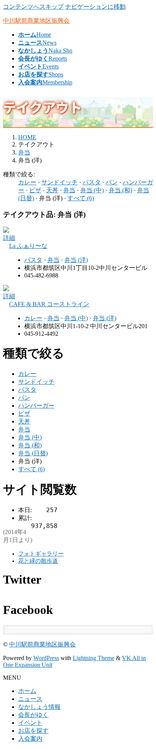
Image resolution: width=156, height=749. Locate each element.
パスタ (92, 182)
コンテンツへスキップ (33, 6)
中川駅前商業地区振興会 (42, 644)
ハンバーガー (36, 405)
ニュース (30, 699)
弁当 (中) (92, 190)
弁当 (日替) (33, 453)
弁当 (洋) (76, 260)
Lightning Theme (93, 658)
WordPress (46, 658)
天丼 (52, 190)
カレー (27, 182)
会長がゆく (33, 715)
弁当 (69, 190)
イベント (30, 722)
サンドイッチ (59, 182)
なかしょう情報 (39, 707)
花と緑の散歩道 (38, 561)
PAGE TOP (145, 719)
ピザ (35, 190)
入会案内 (30, 738)
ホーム (27, 691)
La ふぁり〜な (28, 246)
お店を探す (33, 730)
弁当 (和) (120, 190)
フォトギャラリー (41, 554)
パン (112, 182)
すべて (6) (80, 198)
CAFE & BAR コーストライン (49, 304)
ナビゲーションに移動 (95, 6)
